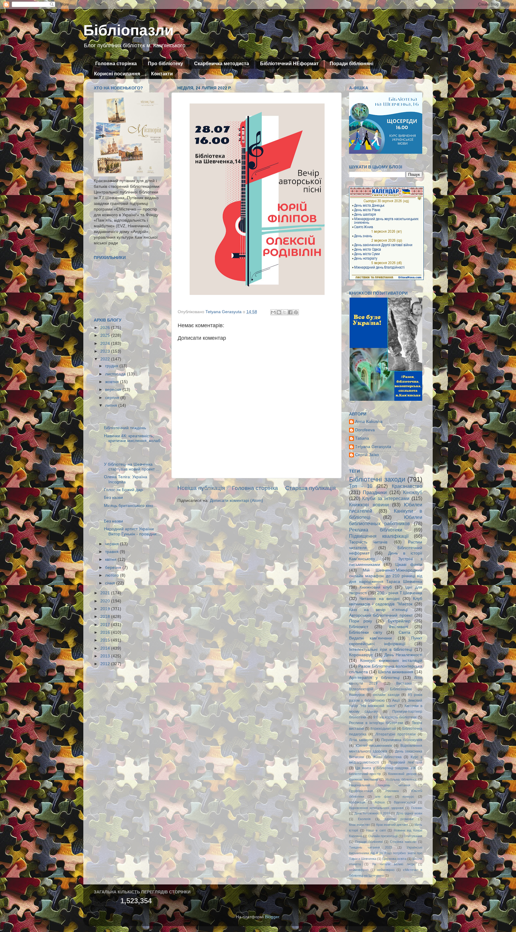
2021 (105, 593)
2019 (105, 609)
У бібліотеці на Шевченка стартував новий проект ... (131, 466)
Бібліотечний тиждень (125, 428)
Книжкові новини (369, 504)
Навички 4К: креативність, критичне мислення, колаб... (134, 438)
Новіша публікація (201, 488)
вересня (113, 389)
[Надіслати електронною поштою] (273, 312)
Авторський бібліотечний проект (381, 615)
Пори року (360, 621)
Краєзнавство (407, 486)
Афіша (380, 802)
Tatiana (362, 438)
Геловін (416, 808)
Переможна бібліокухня (401, 740)
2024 (105, 343)
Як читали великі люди (393, 864)
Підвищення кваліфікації (378, 536)
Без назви (113, 497)
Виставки (404, 683)
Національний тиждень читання (379, 785)
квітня (111, 559)
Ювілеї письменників (374, 746)
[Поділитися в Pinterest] (296, 312)
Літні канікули (361, 740)
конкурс (408, 796)
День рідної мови (409, 813)
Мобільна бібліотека (401, 779)
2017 (105, 624)
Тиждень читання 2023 (370, 847)
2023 (105, 351)
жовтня (112, 382)
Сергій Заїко (367, 455)
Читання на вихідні (380, 598)
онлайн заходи (386, 695)
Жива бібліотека (387, 757)
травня (112, 551)
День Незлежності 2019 (372, 813)
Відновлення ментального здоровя (376, 808)
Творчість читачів (368, 542)
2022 (105, 359)
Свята (404, 632)
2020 (105, 601)
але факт (383, 796)
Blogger (272, 917)
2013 (105, 656)
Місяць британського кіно (128, 505)
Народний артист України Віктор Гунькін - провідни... (132, 531)
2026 (105, 327)
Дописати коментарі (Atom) (236, 500)
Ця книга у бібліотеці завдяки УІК (385, 768)
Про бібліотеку (165, 63)
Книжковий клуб (376, 587)
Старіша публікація (310, 488)
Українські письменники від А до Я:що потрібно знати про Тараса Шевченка (385, 853)
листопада (116, 374)
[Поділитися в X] (285, 312)
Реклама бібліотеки (375, 529)
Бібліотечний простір (365, 774)
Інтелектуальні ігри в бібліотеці (380, 649)
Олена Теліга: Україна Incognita (125, 479)
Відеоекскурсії (404, 802)
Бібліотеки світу (365, 632)
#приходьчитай (383, 729)
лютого (112, 575)
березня (113, 567)
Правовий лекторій (405, 762)
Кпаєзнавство (359, 824)
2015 (105, 640)
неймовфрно (358, 870)
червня (112, 544)
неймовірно (385, 870)
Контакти (162, 73)
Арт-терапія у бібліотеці (374, 677)
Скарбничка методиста (221, 63)
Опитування (413, 836)
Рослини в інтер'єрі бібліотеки (376, 723)
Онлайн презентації (383, 836)
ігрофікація (357, 802)
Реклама (392, 791)
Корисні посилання (117, 73)
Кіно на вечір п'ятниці (378, 609)
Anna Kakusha (369, 421)
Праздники (375, 492)
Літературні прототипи (395, 734)
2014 (105, 648)
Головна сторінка (116, 63)
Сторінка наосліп (403, 841)
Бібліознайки (401, 689)
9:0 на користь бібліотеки (395, 717)
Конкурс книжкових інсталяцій (391, 660)
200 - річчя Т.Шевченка (399, 593)
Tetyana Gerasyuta (373, 446)
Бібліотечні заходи (377, 479)
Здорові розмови (398, 819)
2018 (105, 616)
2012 (105, 664)
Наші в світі (376, 830)
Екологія (364, 819)
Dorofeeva (365, 430)
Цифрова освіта (394, 859)
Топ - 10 (360, 486)
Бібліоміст (358, 627)
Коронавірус (361, 655)
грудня (112, 366)
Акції (396, 700)
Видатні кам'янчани (370, 638)
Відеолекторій (361, 689)
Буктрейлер (399, 621)
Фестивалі (398, 627)
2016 (105, 632)
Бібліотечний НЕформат (289, 63)
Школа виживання (395, 672)
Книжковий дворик (402, 774)
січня (110, 583)
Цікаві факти (408, 564)
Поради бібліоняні (351, 63)
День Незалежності (403, 655)
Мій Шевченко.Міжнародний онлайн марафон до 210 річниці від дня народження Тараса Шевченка (385, 576)
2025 (105, 335)
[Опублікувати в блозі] (279, 312)
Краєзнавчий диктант (392, 824)
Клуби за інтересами (385, 498)
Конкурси (357, 695)
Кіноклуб (412, 492)
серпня (112, 397)
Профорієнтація (361, 791)
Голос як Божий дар (123, 490)
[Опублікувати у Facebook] (290, 312)
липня (111, 405)
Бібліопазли (128, 30)
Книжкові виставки (363, 779)
